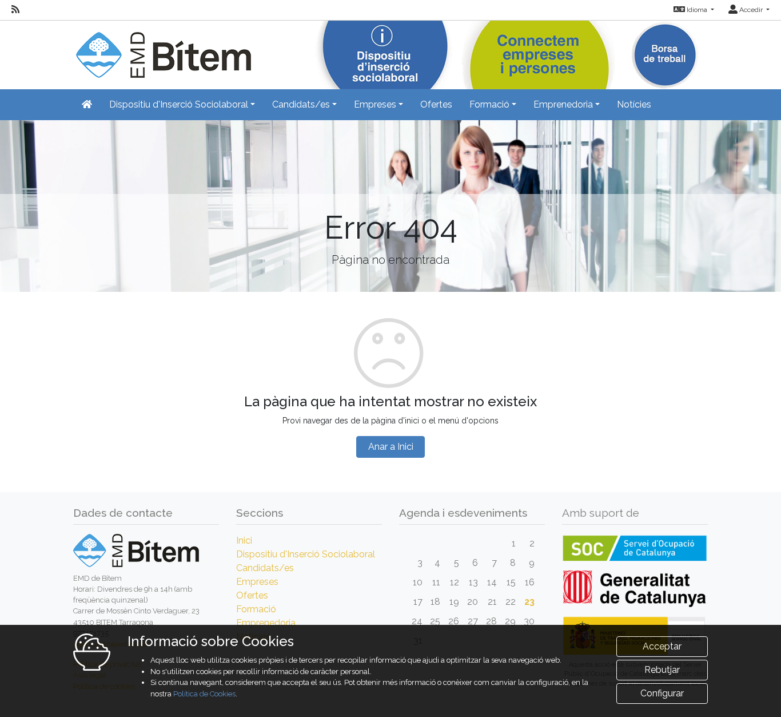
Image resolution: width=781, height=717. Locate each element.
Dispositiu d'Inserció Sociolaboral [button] (178, 104)
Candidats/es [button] (301, 104)
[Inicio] (162, 48)
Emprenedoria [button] (563, 104)
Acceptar (662, 646)
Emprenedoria (266, 622)
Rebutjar (662, 669)
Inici (244, 540)
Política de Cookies (204, 694)
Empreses (257, 581)
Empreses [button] (375, 104)
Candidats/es (265, 567)
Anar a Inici (390, 446)
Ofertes (436, 104)
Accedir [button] (751, 10)
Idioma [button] (697, 10)
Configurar (662, 693)
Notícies (634, 104)
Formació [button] (489, 104)
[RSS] (15, 10)
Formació (256, 609)
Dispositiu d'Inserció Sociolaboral (305, 554)
